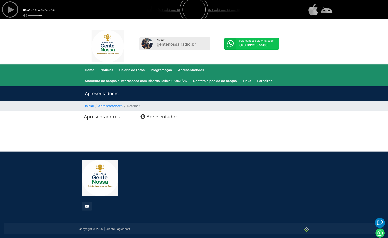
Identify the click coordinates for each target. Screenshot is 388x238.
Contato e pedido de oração (215, 81)
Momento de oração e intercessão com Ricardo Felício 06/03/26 (136, 81)
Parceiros (264, 81)
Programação (161, 70)
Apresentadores (191, 70)
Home (89, 70)
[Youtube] (87, 206)
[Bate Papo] (380, 222)
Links (247, 81)
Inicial (89, 106)
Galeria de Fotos (132, 70)
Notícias (106, 70)
